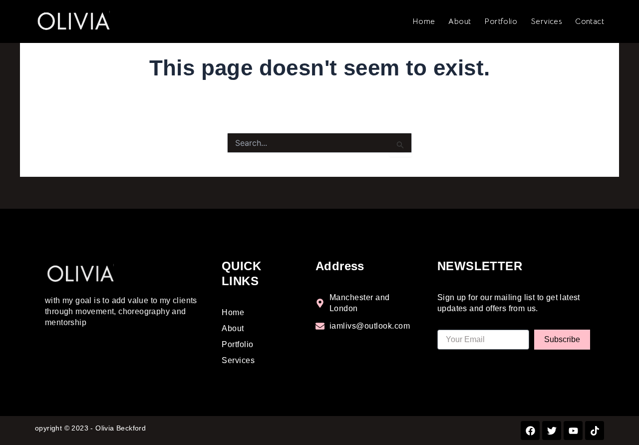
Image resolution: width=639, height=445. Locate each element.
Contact (589, 21)
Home (423, 21)
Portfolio (500, 21)
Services (546, 21)
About (459, 21)
